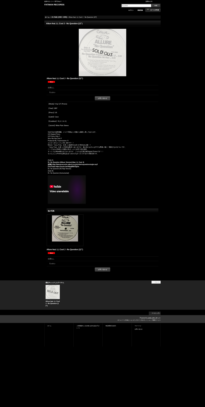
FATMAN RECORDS (54, 4)
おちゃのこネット (154, 318)
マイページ (138, 326)
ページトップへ (156, 313)
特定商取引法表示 (111, 326)
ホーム (49, 326)
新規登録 (140, 10)
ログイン (131, 10)
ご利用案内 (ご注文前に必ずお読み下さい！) (88, 327)
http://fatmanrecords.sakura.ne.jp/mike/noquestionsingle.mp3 (75, 164)
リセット (157, 282)
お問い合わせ (102, 98)
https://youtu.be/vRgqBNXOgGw (67, 166)
